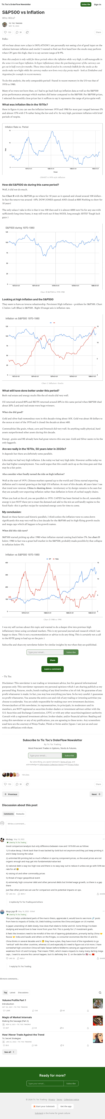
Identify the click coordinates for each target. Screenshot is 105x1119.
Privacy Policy (73, 764)
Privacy (52, 1099)
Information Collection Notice (52, 764)
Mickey (9, 839)
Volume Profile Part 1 (14, 1000)
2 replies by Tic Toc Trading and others (26, 902)
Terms (59, 1099)
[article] (52, 1005)
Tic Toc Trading (15, 23)
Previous (12, 794)
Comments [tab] (9, 814)
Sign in (97, 4)
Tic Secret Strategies (11, 1038)
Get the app (66, 1106)
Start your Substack (45, 1106)
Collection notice (71, 1099)
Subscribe (86, 4)
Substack (39, 1113)
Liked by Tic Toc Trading (17, 842)
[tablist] (14, 814)
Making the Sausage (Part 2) (15, 1021)
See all (7, 1052)
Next (94, 794)
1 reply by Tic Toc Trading (20, 966)
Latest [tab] (12, 992)
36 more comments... (9, 979)
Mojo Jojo (10, 911)
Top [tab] (5, 992)
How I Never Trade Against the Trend (23, 1034)
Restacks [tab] (20, 814)
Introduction (8, 1003)
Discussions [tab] (23, 992)
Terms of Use (65, 762)
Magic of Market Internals (17, 1017)
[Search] (100, 992)
